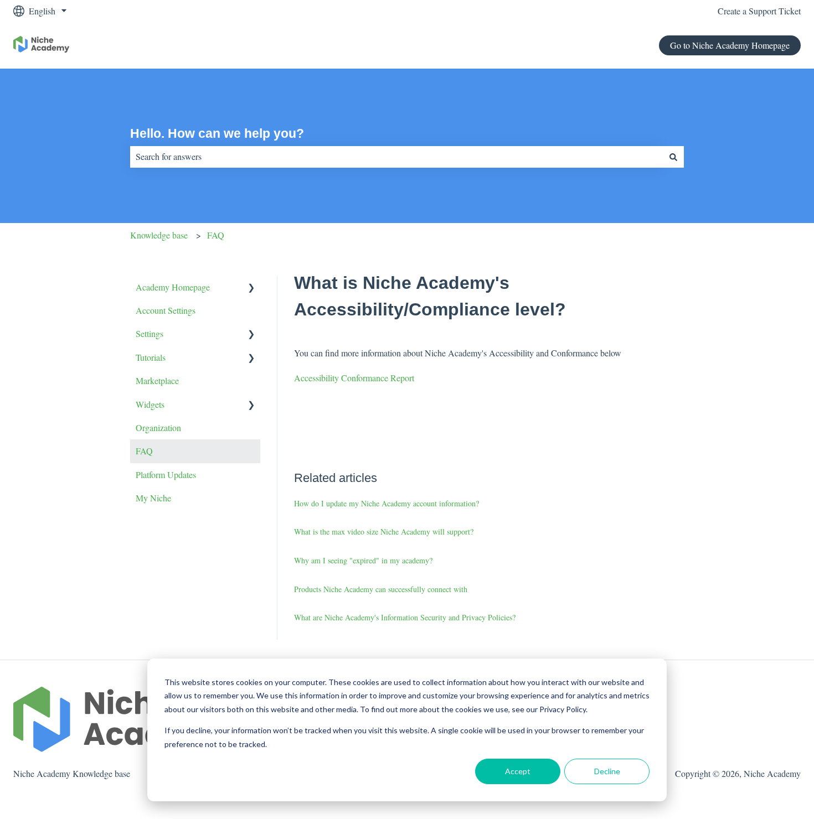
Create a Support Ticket (759, 11)
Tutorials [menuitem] (151, 357)
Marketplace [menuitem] (157, 380)
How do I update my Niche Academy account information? (386, 503)
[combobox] (396, 156)
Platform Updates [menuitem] (166, 474)
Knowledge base (159, 235)
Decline (607, 771)
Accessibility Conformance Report (354, 377)
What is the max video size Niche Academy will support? (383, 531)
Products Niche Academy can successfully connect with (380, 589)
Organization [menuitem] (158, 427)
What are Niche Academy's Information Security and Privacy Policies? (405, 617)
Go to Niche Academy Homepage (730, 45)
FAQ (215, 235)
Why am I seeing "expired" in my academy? (363, 560)
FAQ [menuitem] (144, 451)
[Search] (673, 156)
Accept (517, 771)
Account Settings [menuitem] (165, 310)
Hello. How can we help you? (217, 133)
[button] (251, 288)
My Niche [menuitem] (153, 498)
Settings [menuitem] (149, 333)
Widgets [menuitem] (150, 404)
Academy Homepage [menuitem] (173, 287)
